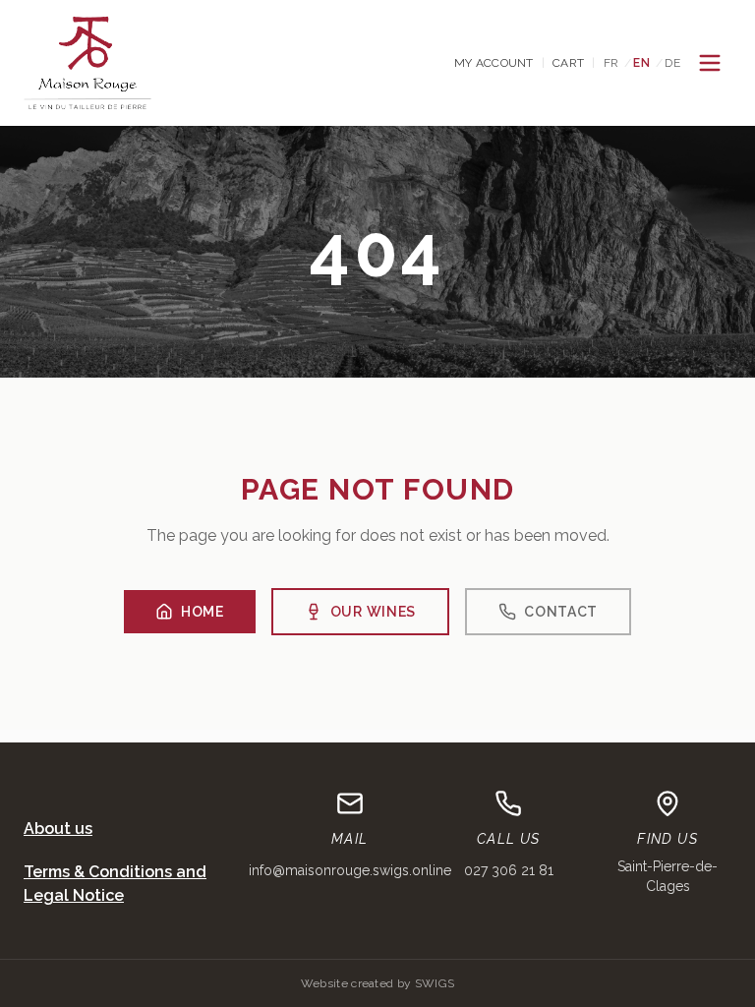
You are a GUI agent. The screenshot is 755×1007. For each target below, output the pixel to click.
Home (202, 612)
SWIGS (435, 983)
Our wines (373, 612)
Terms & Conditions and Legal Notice (115, 883)
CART (568, 63)
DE (672, 63)
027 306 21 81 (508, 870)
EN (641, 63)
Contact (561, 612)
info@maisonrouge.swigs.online (350, 870)
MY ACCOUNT (494, 63)
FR (611, 63)
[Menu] (709, 63)
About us (58, 828)
